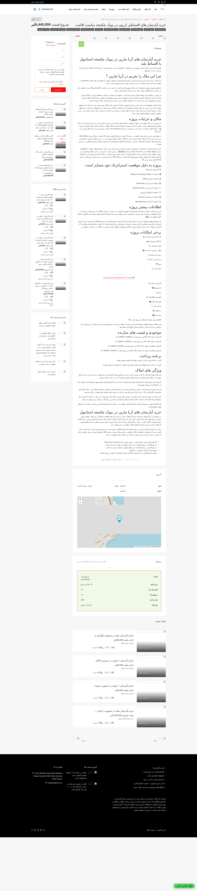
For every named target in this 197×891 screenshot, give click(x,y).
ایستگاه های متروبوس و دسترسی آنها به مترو (149, 787)
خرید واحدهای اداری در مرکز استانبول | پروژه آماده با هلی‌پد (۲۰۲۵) (44, 167)
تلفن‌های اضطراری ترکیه (156, 776)
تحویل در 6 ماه (149, 29)
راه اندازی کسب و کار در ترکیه (153, 779)
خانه (155, 9)
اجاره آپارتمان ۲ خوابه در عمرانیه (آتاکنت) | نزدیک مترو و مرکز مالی (100, 660)
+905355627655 (47, 9)
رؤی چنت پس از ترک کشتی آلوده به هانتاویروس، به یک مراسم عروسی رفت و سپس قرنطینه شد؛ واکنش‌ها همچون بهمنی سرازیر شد (46, 350)
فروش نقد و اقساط (87, 29)
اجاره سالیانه (136, 9)
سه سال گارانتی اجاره (111, 29)
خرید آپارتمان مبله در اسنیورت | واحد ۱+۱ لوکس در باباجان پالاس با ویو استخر (95, 711)
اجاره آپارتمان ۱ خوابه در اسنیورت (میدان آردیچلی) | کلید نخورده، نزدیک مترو (96, 686)
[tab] (81, 44)
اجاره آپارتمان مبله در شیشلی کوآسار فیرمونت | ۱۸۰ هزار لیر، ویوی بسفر (97, 635)
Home (161, 19)
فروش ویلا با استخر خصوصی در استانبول (143, 450)
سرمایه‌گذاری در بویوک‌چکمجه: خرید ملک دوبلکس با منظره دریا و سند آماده (131, 445)
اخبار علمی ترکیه (74, 9)
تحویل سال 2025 (137, 29)
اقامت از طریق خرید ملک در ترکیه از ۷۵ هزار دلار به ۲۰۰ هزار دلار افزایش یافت (77, 786)
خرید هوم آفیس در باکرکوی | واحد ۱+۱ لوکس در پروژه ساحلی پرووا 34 (44, 285)
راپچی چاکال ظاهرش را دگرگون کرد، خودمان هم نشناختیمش (47, 335)
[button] (119, 519)
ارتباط (104, 9)
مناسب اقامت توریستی (57, 29)
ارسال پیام (58, 90)
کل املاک (147, 9)
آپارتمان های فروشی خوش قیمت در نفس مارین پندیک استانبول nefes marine (130, 442)
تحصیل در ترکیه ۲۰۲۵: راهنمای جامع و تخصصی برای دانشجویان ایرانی (76, 775)
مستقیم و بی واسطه (73, 29)
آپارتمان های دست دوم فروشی (153, 772)
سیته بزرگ (99, 29)
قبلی (155, 740)
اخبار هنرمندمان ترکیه (91, 9)
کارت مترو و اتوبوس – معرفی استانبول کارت (149, 783)
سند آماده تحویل (124, 29)
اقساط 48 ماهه (160, 29)
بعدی (83, 740)
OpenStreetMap (146, 547)
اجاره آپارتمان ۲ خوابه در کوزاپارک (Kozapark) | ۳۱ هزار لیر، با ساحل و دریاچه (44, 125)
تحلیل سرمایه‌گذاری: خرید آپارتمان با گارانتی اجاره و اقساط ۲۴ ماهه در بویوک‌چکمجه (128, 453)
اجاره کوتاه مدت (123, 9)
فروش (146, 19)
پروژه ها (112, 9)
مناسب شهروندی (43, 29)
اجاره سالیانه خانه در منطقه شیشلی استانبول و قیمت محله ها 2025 (44, 138)
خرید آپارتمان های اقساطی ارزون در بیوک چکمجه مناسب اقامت (44, 111)
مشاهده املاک (50, 45)
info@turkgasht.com (55, 783)
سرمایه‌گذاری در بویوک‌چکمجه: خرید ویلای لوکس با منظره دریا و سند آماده (132, 447)
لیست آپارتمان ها (158, 768)
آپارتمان (153, 19)
